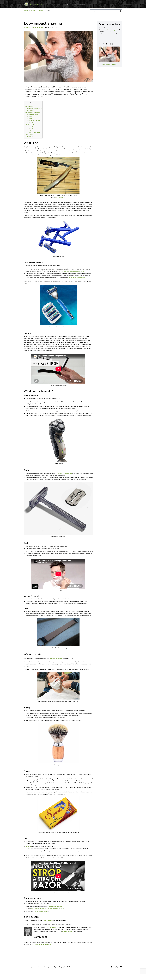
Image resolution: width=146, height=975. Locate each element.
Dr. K (57, 197)
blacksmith (60, 473)
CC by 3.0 (62, 197)
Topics (58, 4)
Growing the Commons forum (41, 944)
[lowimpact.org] (33, 4)
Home (50, 4)
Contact (82, 4)
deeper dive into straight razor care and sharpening (47, 909)
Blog (66, 4)
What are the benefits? (33, 112)
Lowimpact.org (38, 27)
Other (30, 122)
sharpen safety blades (41, 911)
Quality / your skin (33, 120)
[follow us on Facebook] (112, 967)
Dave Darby (27, 27)
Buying (30, 126)
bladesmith (68, 473)
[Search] (120, 11)
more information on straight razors (73, 271)
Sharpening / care (33, 132)
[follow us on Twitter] (116, 967)
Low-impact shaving (110, 64)
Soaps (30, 128)
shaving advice (67, 931)
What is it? (29, 106)
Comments (29, 136)
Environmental (32, 114)
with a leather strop (55, 906)
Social (30, 116)
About (74, 4)
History (30, 110)
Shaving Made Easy (56, 659)
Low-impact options (34, 108)
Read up (28, 846)
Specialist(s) (29, 134)
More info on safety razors (77, 278)
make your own (45, 785)
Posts (33, 10)
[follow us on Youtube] (121, 967)
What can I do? (30, 124)
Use (29, 130)
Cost (29, 118)
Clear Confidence (47, 921)
